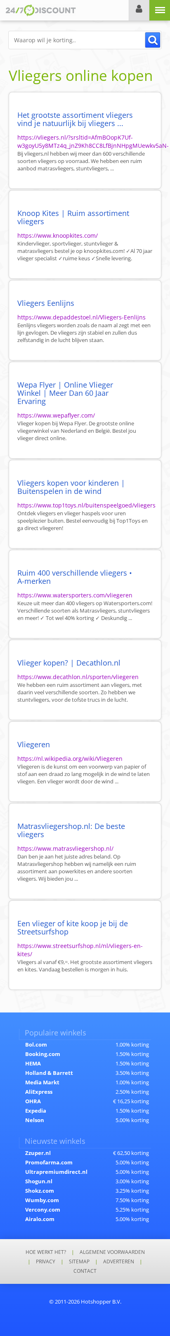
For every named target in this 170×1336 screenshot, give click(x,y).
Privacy (45, 1261)
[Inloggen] (139, 10)
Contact (85, 1270)
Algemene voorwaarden (112, 1252)
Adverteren (118, 1261)
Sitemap (79, 1261)
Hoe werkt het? (46, 1252)
